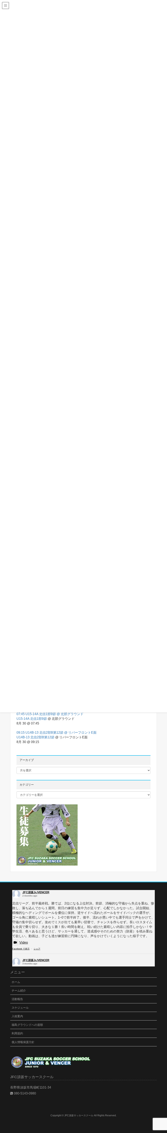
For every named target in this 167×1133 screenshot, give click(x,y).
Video (23, 942)
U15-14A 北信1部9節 (31, 718)
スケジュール (20, 1007)
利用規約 (17, 1033)
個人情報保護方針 (23, 1042)
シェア (37, 948)
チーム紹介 (19, 990)
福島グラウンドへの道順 (27, 1024)
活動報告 (17, 999)
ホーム (16, 982)
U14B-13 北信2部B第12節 (35, 737)
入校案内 (17, 1016)
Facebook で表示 (21, 948)
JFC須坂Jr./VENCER (35, 892)
